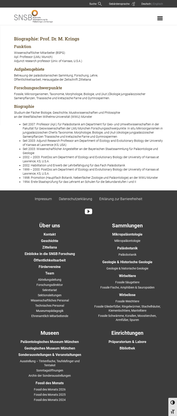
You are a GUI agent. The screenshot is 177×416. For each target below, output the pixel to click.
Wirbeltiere (127, 276)
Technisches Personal (49, 305)
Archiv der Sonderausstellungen (49, 375)
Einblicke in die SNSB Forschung (50, 254)
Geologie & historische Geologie (127, 268)
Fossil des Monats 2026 (50, 389)
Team (49, 273)
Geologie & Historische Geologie (127, 262)
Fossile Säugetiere (127, 282)
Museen (50, 333)
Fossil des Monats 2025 (50, 394)
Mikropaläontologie (127, 234)
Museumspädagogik (49, 310)
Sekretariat (49, 290)
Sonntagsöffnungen (49, 370)
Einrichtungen (127, 333)
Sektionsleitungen (50, 295)
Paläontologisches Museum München (50, 342)
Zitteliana (49, 247)
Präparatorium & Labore (127, 342)
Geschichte (49, 241)
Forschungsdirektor (49, 285)
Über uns (49, 226)
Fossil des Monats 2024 (50, 400)
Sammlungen (127, 226)
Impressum (43, 199)
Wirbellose (127, 295)
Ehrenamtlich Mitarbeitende (49, 316)
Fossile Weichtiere (127, 301)
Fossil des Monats (50, 383)
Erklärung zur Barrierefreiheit (120, 199)
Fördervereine (50, 267)
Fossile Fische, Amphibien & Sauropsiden (127, 287)
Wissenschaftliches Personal (50, 300)
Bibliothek (127, 348)
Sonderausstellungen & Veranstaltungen (49, 355)
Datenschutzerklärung (75, 199)
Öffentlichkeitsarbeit (50, 260)
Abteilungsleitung (49, 279)
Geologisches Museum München (49, 348)
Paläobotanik (127, 248)
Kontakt (50, 234)
